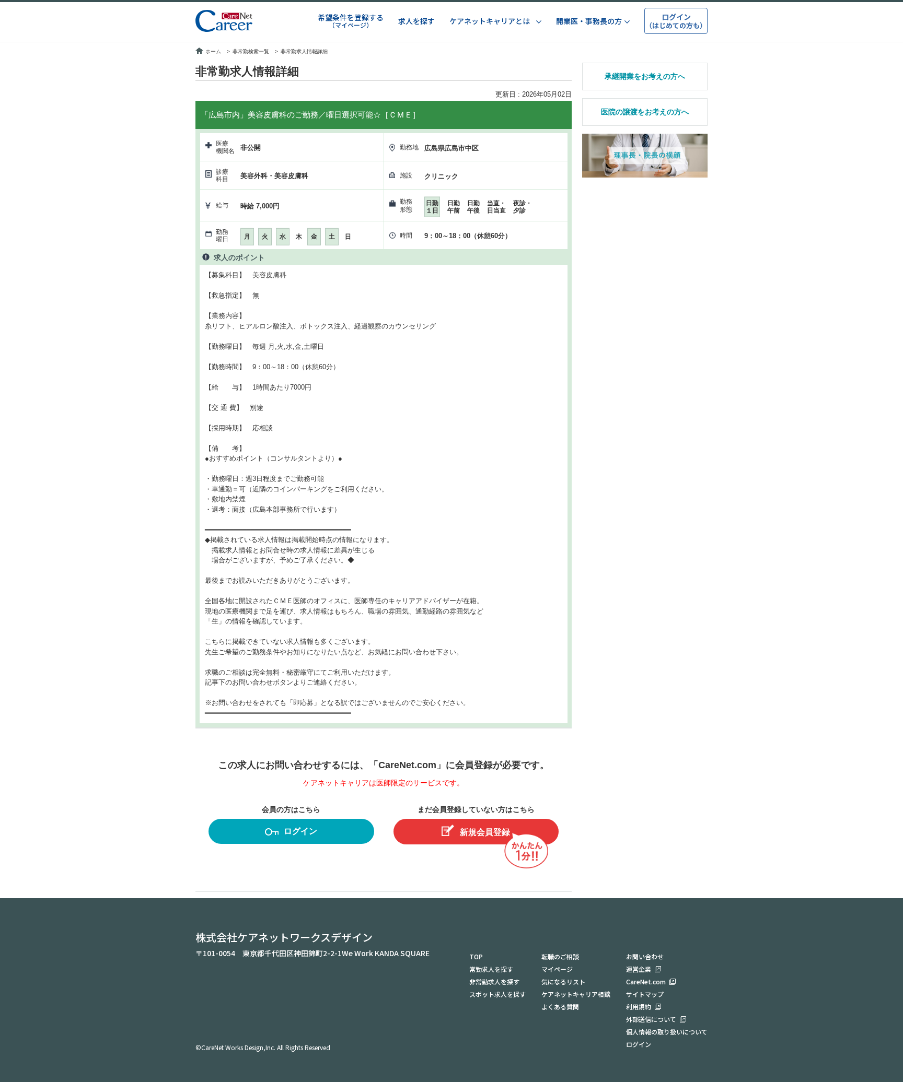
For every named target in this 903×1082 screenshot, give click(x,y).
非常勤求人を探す (494, 981)
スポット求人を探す (497, 994)
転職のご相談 (560, 956)
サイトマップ (645, 994)
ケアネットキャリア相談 (575, 994)
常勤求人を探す (491, 969)
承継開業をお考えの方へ (645, 76)
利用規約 (638, 1006)
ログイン (300, 831)
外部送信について (651, 1019)
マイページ (557, 969)
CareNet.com (646, 981)
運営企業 (638, 969)
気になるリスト (563, 981)
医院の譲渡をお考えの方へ (645, 112)
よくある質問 (560, 1006)
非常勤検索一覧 (251, 51)
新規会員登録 (485, 832)
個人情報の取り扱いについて (667, 1031)
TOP (476, 956)
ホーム (213, 51)
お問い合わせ (645, 956)
